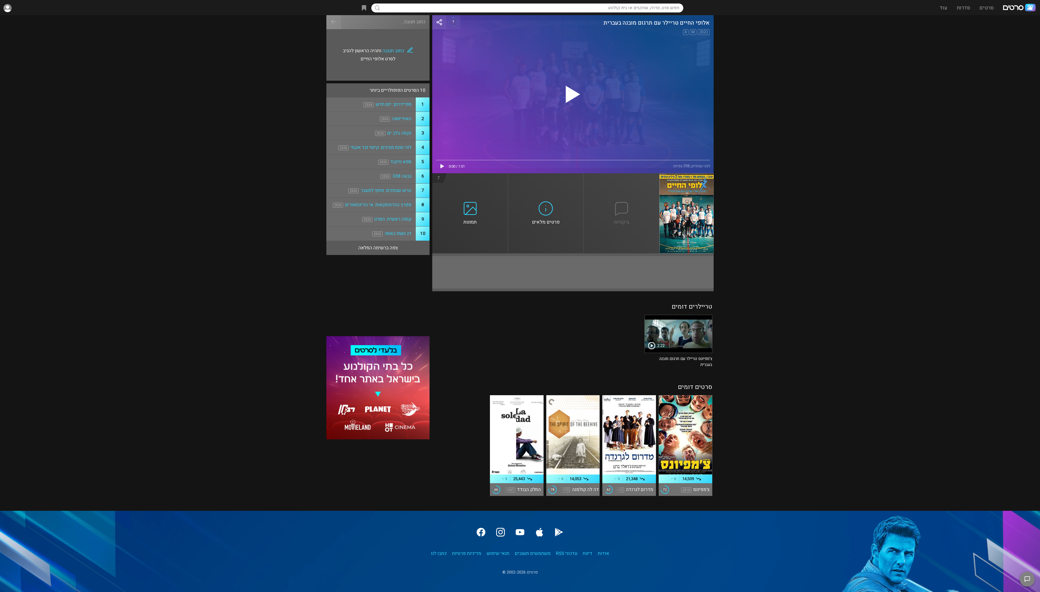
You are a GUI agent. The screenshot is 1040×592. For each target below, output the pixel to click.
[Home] (1019, 8)
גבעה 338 (401, 176)
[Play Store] (559, 532)
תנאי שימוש (498, 553)
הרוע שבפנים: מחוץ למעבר (385, 190)
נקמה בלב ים (399, 133)
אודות (603, 553)
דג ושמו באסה (398, 233)
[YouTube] (520, 532)
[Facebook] (481, 532)
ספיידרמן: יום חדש (393, 104)
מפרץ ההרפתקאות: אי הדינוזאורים (378, 204)
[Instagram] (500, 532)
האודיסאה (401, 118)
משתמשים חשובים (533, 553)
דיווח (587, 553)
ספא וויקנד (400, 161)
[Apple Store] (539, 532)
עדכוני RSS (566, 553)
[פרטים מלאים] (546, 176)
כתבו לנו (439, 553)
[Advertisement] (573, 272)
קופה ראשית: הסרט (392, 219)
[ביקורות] (621, 176)
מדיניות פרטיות (466, 553)
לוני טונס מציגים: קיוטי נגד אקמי (380, 147)
